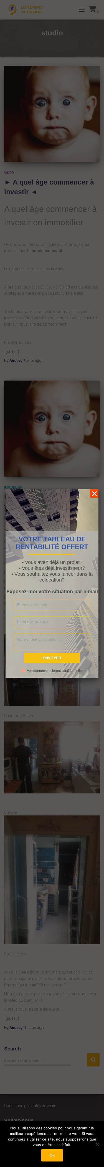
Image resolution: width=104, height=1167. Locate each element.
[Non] (97, 1144)
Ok (52, 1155)
